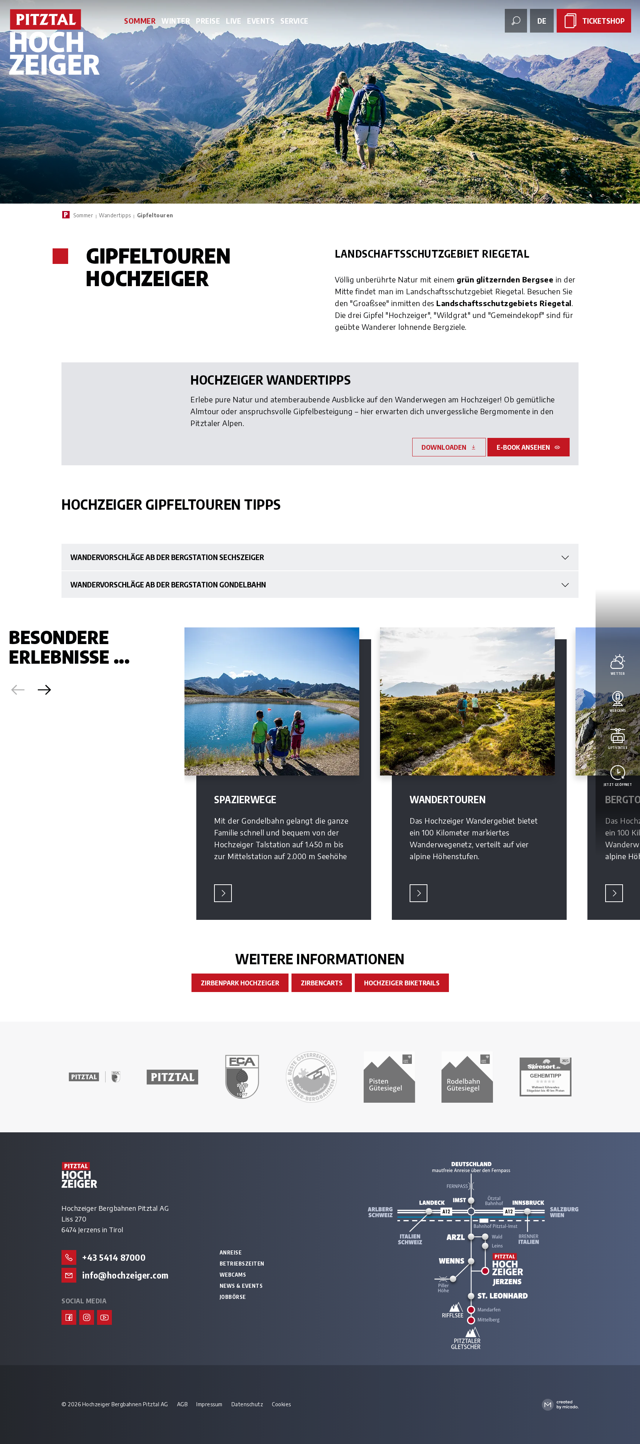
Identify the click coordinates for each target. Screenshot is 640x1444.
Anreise (231, 1252)
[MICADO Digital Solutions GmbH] (560, 1404)
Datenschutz (247, 1404)
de (541, 20)
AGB (182, 1404)
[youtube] (104, 1317)
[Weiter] (44, 690)
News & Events (241, 1286)
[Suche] (516, 21)
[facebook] (68, 1317)
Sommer (83, 215)
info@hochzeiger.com (125, 1274)
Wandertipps (115, 215)
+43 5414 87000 (114, 1257)
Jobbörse (233, 1297)
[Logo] (54, 42)
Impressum (209, 1404)
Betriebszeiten (242, 1263)
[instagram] (86, 1317)
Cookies (281, 1404)
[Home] (65, 214)
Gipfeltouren (155, 215)
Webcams (233, 1274)
